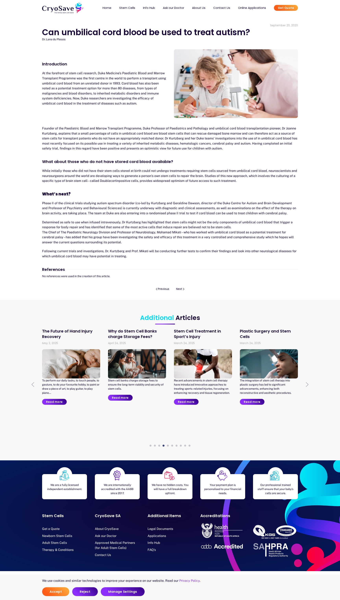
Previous (163, 289)
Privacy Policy (189, 581)
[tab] (151, 446)
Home (107, 8)
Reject (85, 591)
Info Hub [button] (149, 8)
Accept (56, 591)
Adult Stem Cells (54, 543)
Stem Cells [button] (127, 8)
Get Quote (286, 8)
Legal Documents (160, 529)
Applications (157, 536)
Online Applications (252, 8)
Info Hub (154, 543)
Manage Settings (122, 591)
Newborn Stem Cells (57, 536)
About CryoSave (107, 529)
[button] (33, 384)
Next (179, 289)
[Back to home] (62, 8)
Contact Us (221, 8)
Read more (54, 402)
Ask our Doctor (173, 8)
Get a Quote (51, 529)
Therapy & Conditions (58, 550)
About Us (198, 8)
